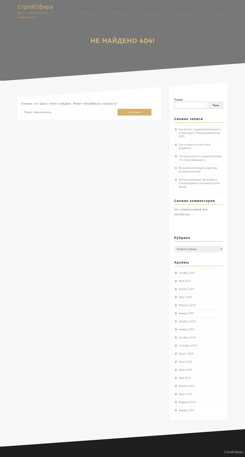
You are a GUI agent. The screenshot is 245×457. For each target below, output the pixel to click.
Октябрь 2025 (187, 272)
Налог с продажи (211, 8)
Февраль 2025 (187, 305)
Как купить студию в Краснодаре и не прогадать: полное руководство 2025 (200, 133)
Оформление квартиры (120, 8)
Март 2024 (185, 394)
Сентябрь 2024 (188, 345)
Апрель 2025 (186, 289)
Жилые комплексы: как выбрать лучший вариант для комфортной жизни (199, 183)
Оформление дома (152, 8)
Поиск (178, 99)
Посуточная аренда (181, 8)
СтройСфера (35, 7)
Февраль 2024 (187, 402)
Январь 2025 (186, 313)
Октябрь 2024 (187, 337)
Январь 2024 (186, 410)
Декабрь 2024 (187, 321)
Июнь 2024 (185, 369)
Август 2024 (186, 353)
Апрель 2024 (186, 386)
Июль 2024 (185, 361)
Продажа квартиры (88, 8)
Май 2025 (184, 281)
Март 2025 (185, 297)
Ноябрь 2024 (186, 329)
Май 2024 (184, 378)
